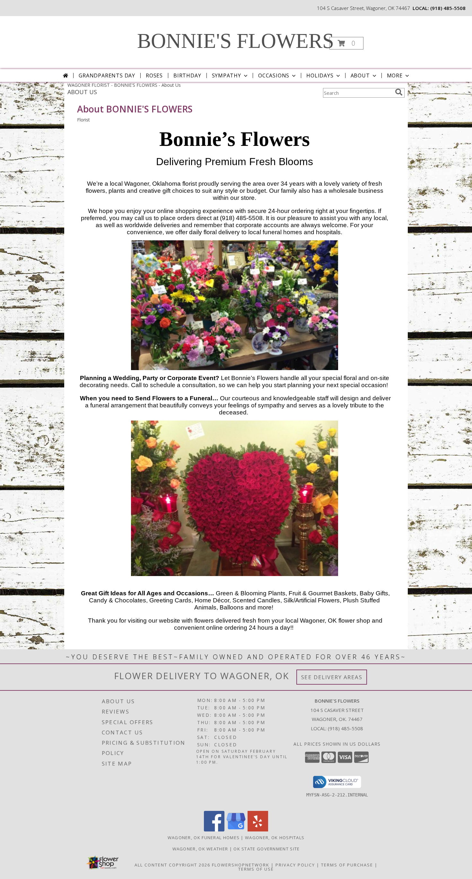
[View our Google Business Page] (236, 830)
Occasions (273, 75)
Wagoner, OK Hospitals (274, 837)
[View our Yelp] (258, 830)
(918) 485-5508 (448, 8)
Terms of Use (256, 869)
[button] (346, 43)
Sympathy (226, 75)
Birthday (187, 75)
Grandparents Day (107, 75)
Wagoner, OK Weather (200, 849)
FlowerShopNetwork (240, 865)
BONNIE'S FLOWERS (235, 40)
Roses (154, 75)
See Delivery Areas (332, 677)
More (395, 75)
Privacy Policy (295, 865)
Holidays (319, 75)
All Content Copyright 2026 (172, 865)
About (360, 75)
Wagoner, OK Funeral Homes (204, 837)
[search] (398, 92)
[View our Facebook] (214, 830)
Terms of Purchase (347, 865)
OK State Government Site (266, 849)
